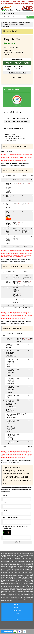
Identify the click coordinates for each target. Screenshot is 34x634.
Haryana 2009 (13, 22)
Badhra (28, 22)
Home (3, 13)
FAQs (17, 620)
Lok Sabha (11, 13)
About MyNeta (17, 604)
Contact (17, 613)
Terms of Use (17, 616)
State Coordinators (17, 610)
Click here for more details (17, 73)
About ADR (17, 607)
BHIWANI (21, 22)
